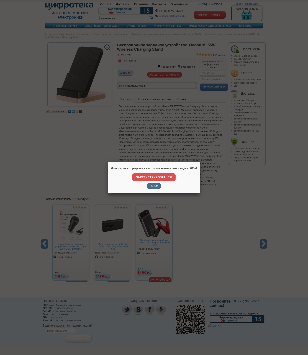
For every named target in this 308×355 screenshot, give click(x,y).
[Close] (199, 161)
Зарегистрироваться (154, 177)
